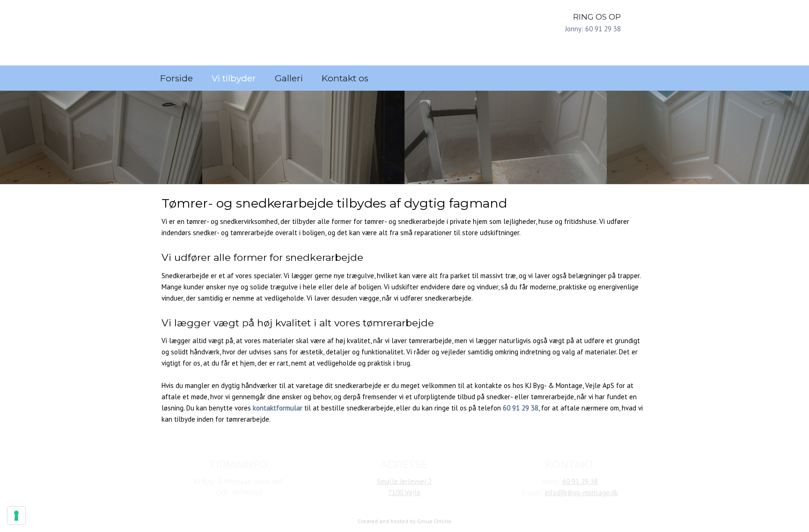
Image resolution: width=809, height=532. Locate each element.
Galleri (289, 78)
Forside (176, 78)
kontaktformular (277, 407)
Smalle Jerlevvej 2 (404, 481)
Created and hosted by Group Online (404, 521)
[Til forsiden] (239, 33)
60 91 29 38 (580, 481)
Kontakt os (345, 78)
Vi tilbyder (234, 78)
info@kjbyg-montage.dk (581, 492)
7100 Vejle (404, 492)
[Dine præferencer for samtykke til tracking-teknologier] (16, 516)
